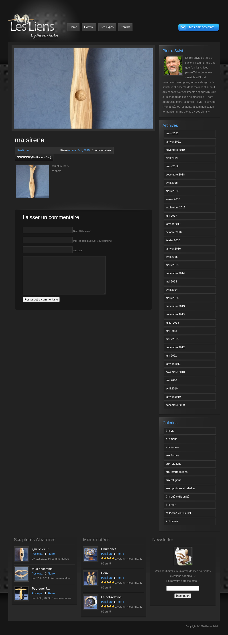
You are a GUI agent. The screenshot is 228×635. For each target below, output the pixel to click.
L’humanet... (109, 549)
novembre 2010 (175, 372)
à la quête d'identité (177, 496)
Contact (125, 27)
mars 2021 (172, 133)
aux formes (172, 455)
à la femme (172, 447)
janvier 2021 (173, 141)
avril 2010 (172, 388)
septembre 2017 (175, 207)
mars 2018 (172, 191)
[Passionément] (26, 157)
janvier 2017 (173, 224)
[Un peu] (21, 157)
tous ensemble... (43, 568)
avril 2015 (172, 256)
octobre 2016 (174, 232)
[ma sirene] (51, 89)
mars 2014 (172, 298)
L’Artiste (89, 27)
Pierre (64, 150)
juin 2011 (171, 355)
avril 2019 (172, 158)
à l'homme (172, 521)
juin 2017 (171, 215)
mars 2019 (172, 166)
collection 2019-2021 (178, 513)
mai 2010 (171, 380)
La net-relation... (112, 597)
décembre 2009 (175, 405)
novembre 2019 (175, 149)
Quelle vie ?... (41, 549)
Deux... (106, 573)
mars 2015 (172, 265)
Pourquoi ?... (41, 588)
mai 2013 (171, 331)
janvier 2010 (173, 396)
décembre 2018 (175, 174)
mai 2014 (171, 281)
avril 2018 (172, 182)
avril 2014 (172, 289)
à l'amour (171, 439)
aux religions (173, 480)
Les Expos (107, 27)
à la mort (171, 504)
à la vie (170, 430)
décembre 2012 (175, 347)
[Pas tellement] (18, 157)
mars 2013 (172, 339)
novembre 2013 (175, 314)
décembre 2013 (175, 306)
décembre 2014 (175, 273)
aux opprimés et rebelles (180, 488)
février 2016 (173, 240)
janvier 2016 (173, 248)
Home (73, 27)
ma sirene (30, 139)
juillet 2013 (172, 322)
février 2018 (173, 199)
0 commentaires (101, 150)
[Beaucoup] (23, 157)
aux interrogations (176, 472)
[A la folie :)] (29, 157)
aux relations (173, 463)
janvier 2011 (173, 363)
